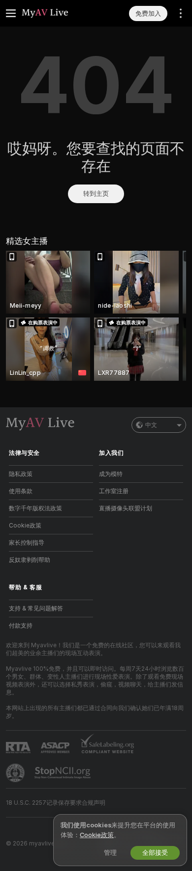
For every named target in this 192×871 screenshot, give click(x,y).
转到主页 (96, 193)
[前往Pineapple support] (16, 773)
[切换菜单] (11, 13)
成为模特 (111, 474)
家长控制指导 (26, 542)
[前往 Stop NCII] (63, 773)
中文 (151, 425)
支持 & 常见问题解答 (36, 608)
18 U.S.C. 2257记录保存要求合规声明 (55, 802)
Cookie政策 (25, 525)
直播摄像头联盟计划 (125, 508)
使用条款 (20, 491)
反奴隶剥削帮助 (29, 559)
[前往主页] (59, 13)
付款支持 (20, 625)
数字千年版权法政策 (35, 508)
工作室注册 (113, 491)
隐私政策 (20, 474)
